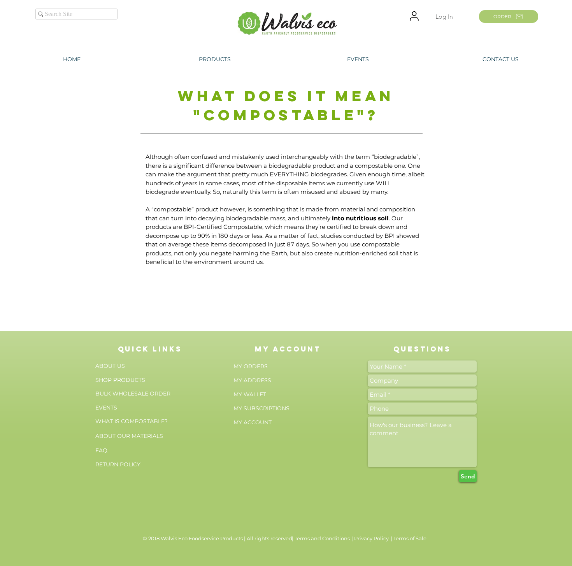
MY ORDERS (250, 366)
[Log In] (414, 16)
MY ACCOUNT (252, 422)
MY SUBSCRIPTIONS (261, 408)
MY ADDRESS (252, 380)
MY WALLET (249, 394)
